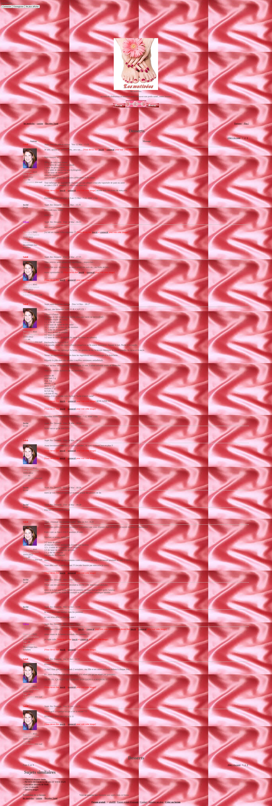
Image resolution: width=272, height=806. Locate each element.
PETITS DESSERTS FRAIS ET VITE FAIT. (45, 782)
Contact (143, 802)
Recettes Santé (51, 123)
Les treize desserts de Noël (36, 784)
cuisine (40, 123)
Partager (238, 123)
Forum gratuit (98, 802)
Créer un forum (172, 802)
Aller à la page (233, 138)
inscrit (101, 149)
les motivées (29, 123)
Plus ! (246, 123)
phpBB (112, 802)
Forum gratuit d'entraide (128, 802)
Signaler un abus (156, 802)
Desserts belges (31, 789)
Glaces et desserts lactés (35, 779)
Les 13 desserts (31, 787)
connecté (110, 149)
